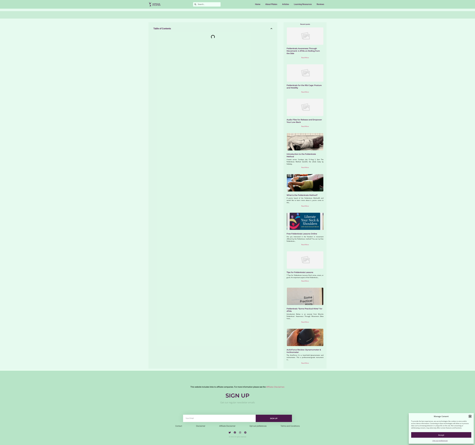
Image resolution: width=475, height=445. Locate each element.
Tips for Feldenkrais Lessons (300, 272)
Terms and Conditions (290, 426)
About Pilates (271, 4)
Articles (285, 4)
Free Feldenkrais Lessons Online (302, 234)
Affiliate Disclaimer (227, 426)
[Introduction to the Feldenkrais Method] (305, 141)
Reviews (320, 4)
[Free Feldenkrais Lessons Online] (305, 221)
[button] (470, 416)
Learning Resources (303, 4)
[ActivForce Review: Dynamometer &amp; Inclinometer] (305, 337)
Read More (305, 58)
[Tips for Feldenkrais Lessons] (305, 260)
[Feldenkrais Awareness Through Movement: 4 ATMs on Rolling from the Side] (305, 36)
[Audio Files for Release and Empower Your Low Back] (305, 107)
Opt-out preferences (440, 441)
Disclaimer (200, 426)
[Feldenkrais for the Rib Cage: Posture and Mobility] (305, 73)
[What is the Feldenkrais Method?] (305, 182)
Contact (178, 426)
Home (257, 4)
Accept (441, 435)
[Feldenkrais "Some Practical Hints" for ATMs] (305, 296)
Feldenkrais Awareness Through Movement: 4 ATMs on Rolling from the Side (303, 51)
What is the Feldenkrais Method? (302, 195)
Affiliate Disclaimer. (275, 387)
